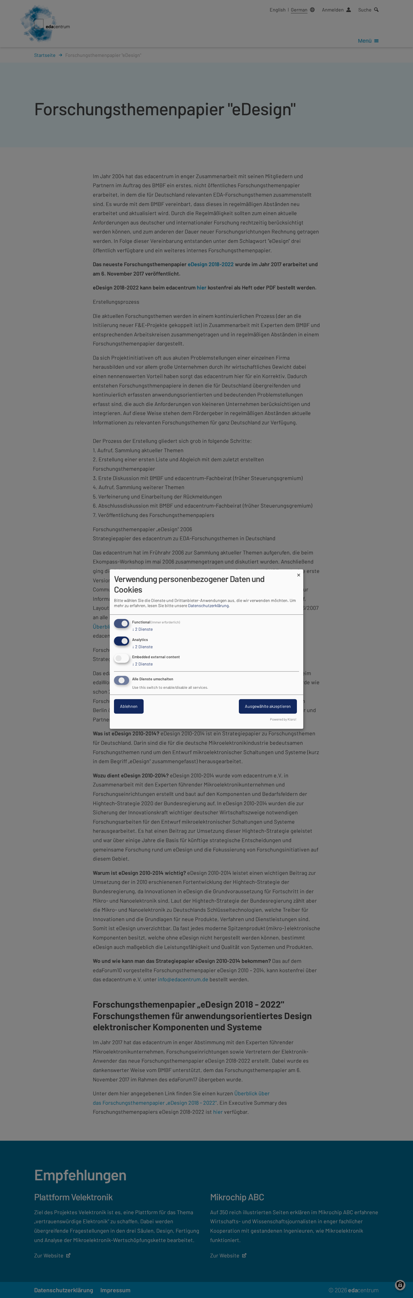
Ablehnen (129, 706)
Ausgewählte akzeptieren (268, 706)
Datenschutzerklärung (208, 605)
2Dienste (142, 629)
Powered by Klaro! (283, 719)
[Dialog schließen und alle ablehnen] (298, 573)
